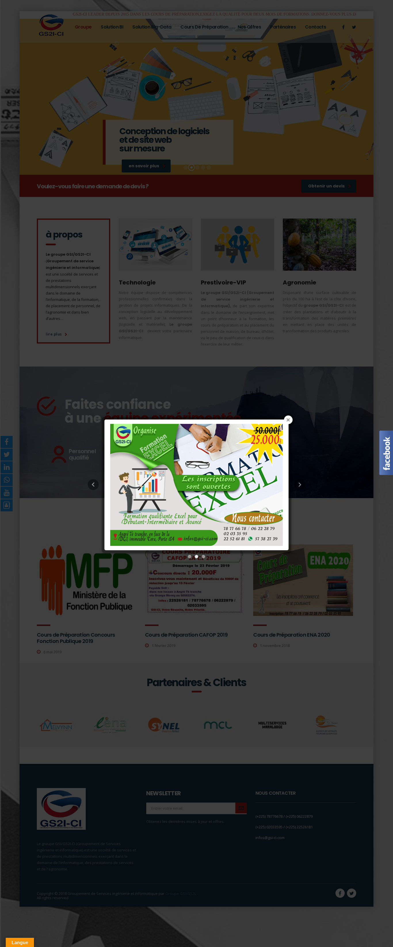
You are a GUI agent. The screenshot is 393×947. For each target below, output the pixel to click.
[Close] (288, 419)
